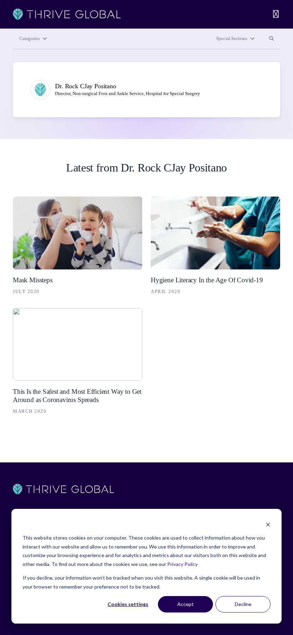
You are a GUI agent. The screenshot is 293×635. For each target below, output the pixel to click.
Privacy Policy (182, 564)
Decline (243, 604)
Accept (185, 604)
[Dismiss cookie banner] (267, 524)
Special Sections (231, 38)
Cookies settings (128, 604)
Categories (29, 38)
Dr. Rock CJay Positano (85, 86)
